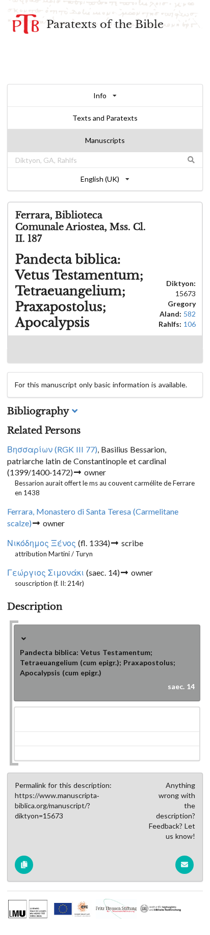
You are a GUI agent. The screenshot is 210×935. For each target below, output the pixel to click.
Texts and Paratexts (105, 118)
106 (189, 324)
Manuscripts (105, 140)
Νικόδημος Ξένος (41, 543)
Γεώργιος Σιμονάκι (45, 572)
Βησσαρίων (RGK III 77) (52, 449)
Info (100, 95)
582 (189, 314)
